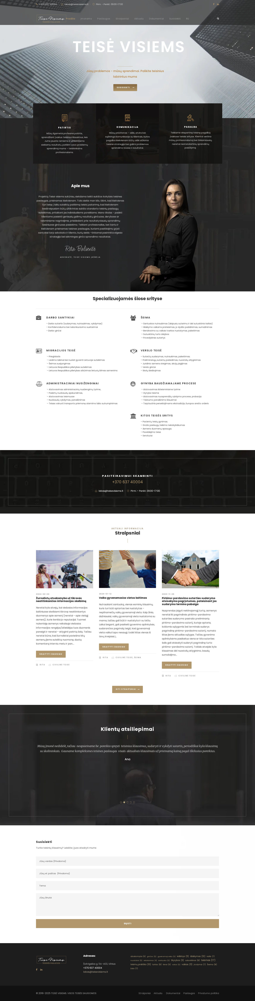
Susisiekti (175, 18)
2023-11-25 (168, 594)
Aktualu (139, 18)
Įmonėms (86, 18)
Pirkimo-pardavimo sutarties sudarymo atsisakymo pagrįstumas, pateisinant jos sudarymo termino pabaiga (189, 601)
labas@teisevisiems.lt (77, 4)
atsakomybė (138, 956)
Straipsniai (122, 18)
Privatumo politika (208, 993)
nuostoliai (136, 960)
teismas (208, 960)
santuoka (164, 960)
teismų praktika (140, 964)
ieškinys (183, 956)
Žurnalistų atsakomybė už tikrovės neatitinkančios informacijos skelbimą (61, 599)
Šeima (137, 657)
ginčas (151, 956)
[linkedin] (218, 4)
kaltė (211, 956)
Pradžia (70, 18)
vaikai (176, 964)
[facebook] (213, 4)
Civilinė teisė (61, 664)
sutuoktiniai (192, 960)
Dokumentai (156, 18)
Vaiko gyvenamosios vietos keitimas (123, 598)
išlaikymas (197, 956)
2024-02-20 (42, 594)
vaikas (187, 964)
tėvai (167, 964)
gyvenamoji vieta (167, 956)
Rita (42, 664)
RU (187, 18)
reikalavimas (150, 960)
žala (134, 968)
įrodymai (200, 964)
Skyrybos (177, 960)
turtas (157, 964)
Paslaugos (103, 18)
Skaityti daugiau (50, 654)
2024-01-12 (105, 594)
